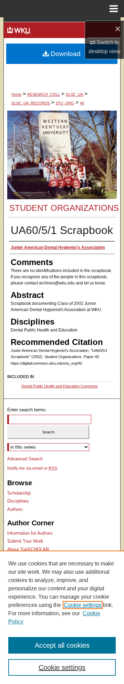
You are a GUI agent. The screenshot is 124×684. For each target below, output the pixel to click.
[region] (62, 617)
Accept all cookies (62, 645)
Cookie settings (83, 605)
